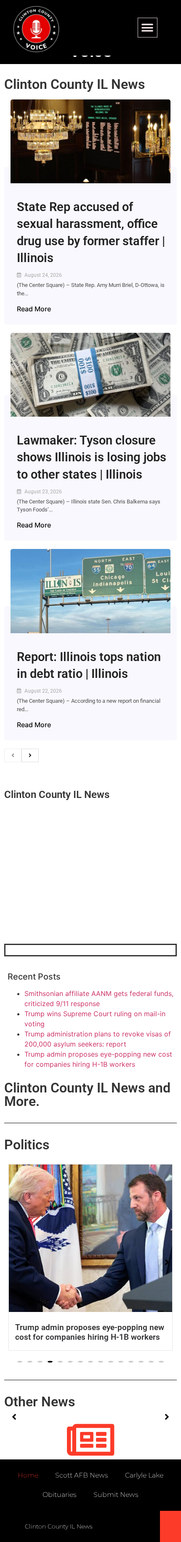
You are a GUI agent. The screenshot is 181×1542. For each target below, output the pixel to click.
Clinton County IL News (74, 84)
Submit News (115, 1495)
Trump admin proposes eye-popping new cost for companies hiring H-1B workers (89, 1332)
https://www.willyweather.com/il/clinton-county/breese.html (67, 900)
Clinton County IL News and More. (87, 1094)
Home (28, 1475)
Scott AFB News (81, 1475)
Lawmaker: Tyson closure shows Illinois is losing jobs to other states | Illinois (91, 457)
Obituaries (60, 1495)
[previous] (12, 755)
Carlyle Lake (144, 1475)
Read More (34, 309)
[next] (30, 755)
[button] (147, 27)
